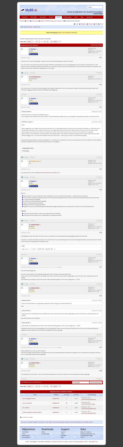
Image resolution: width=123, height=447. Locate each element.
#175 (100, 189)
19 (44, 41)
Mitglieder (83, 24)
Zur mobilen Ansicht (88, 422)
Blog (82, 17)
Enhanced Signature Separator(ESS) (32, 412)
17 (39, 41)
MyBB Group (94, 441)
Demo (23, 434)
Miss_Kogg (92, 404)
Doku (76, 17)
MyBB (43, 432)
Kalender (90, 24)
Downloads (43, 17)
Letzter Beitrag (85, 399)
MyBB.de (35, 422)
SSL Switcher (26, 407)
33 (66, 403)
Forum (58, 17)
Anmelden (29, 27)
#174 (100, 169)
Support (51, 17)
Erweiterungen (67, 17)
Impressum (89, 17)
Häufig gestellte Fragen (86, 435)
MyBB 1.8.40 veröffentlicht (65, 32)
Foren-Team (24, 422)
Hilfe (96, 24)
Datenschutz (60, 441)
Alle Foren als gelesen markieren (61, 422)
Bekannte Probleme (85, 432)
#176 (100, 232)
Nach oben (41, 422)
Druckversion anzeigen (27, 417)
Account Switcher (27, 403)
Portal (101, 24)
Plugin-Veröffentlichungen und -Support (51, 21)
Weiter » (55, 41)
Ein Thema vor (37, 382)
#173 (100, 107)
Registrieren (37, 27)
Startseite (24, 17)
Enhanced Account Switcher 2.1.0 (51, 172)
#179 (100, 347)
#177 (100, 267)
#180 (100, 370)
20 (47, 41)
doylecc (59, 267)
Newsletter (64, 435)
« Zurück (29, 41)
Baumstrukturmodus (96, 45)
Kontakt (30, 422)
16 (36, 41)
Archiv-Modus (48, 422)
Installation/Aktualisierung (87, 434)
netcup (70, 441)
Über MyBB (34, 17)
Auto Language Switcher (29, 398)
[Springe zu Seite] (60, 41)
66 (51, 41)
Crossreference (26, 437)
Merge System (26, 435)
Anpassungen (35, 21)
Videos (82, 437)
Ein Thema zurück (26, 382)
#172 (100, 84)
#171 (100, 57)
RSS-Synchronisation (76, 422)
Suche (77, 24)
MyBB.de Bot (55, 398)
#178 (100, 296)
